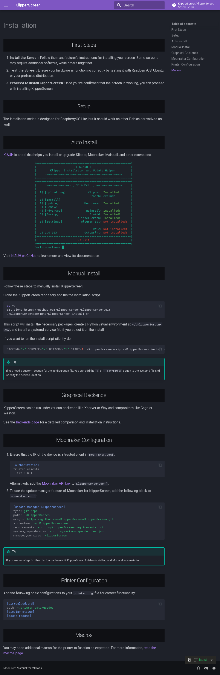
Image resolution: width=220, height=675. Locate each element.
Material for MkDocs (29, 668)
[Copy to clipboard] (160, 305)
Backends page (27, 422)
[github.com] (198, 668)
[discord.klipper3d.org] (206, 668)
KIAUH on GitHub (24, 256)
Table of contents (183, 24)
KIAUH (8, 155)
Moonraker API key (56, 483)
